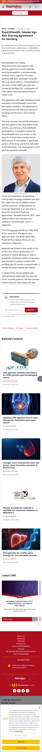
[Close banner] (39, 2)
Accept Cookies (21, 748)
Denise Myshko (10, 426)
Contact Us (21, 643)
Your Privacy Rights (21, 654)
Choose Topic (18, 13)
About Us (21, 636)
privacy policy (10, 316)
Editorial (21, 641)
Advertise (21, 638)
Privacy (21, 649)
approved (13, 230)
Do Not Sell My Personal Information (21, 651)
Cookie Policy (18, 731)
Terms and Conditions (21, 646)
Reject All (21, 742)
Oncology (19, 328)
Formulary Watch (31, 328)
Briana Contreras (11, 381)
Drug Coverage (8, 328)
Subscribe (30, 310)
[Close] (39, 707)
